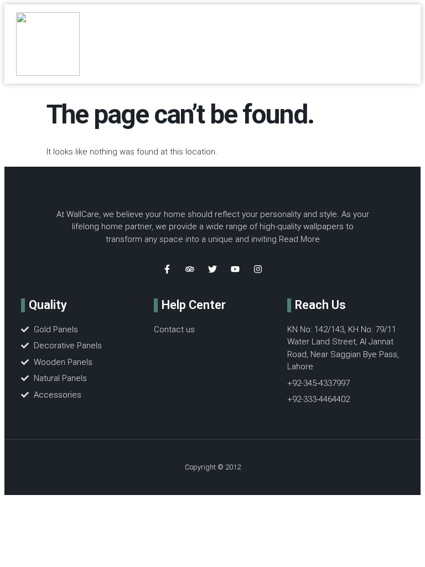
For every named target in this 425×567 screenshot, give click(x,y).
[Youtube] (235, 269)
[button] (270, 44)
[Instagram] (257, 269)
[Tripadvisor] (189, 269)
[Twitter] (212, 269)
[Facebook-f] (167, 269)
